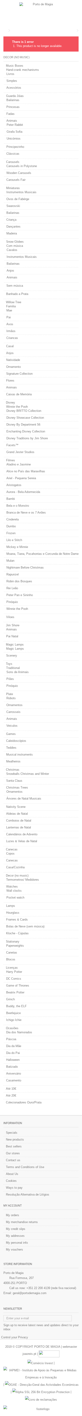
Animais (11, 120)
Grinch (10, 999)
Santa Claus (14, 780)
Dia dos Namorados (19, 1032)
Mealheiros (13, 761)
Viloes (10, 617)
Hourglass (12, 912)
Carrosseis (13, 712)
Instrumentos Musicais (21, 192)
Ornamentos (14, 705)
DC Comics (13, 978)
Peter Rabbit (15, 124)
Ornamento (13, 366)
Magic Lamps (15, 644)
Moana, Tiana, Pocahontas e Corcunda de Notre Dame (42, 553)
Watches (12, 886)
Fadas (10, 113)
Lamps (10, 905)
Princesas (13, 107)
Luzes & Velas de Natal (21, 841)
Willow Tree (13, 302)
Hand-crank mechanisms (22, 69)
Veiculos (12, 725)
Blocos (10, 959)
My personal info (17, 1242)
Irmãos (10, 331)
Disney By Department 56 (23, 424)
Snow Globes (15, 241)
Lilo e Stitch (14, 540)
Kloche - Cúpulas (17, 933)
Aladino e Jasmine (18, 464)
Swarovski (13, 206)
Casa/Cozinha (15, 867)
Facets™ (12, 445)
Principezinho (15, 146)
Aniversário (13, 1073)
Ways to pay (14, 1187)
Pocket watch (15, 897)
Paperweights (15, 945)
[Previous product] (74, 30)
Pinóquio (12, 602)
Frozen (10, 533)
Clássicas (12, 153)
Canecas (12, 849)
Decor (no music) (17, 875)
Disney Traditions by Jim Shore (27, 438)
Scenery (11, 655)
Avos (9, 324)
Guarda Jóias (15, 96)
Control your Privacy (14, 1337)
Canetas (11, 952)
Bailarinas (12, 100)
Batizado (12, 1066)
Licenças (12, 967)
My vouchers (14, 1249)
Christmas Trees (17, 787)
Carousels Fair (16, 179)
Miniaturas (13, 188)
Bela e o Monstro (17, 505)
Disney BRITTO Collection (23, 410)
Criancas (12, 338)
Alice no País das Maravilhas (25, 471)
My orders (12, 1215)
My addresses (15, 1235)
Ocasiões (12, 1028)
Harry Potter (14, 971)
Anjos (10, 270)
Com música (14, 245)
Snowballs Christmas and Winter (27, 773)
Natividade (13, 360)
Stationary (12, 941)
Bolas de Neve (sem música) (25, 926)
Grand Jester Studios (20, 452)
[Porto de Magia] (41, 12)
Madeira (11, 233)
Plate (9, 694)
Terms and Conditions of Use (25, 1167)
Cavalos (12, 250)
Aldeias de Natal (17, 813)
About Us (12, 1174)
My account (12, 1205)
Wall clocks (14, 890)
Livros (10, 74)
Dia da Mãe (13, 1046)
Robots (11, 698)
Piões (10, 679)
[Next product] (77, 30)
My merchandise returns (22, 1222)
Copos (10, 853)
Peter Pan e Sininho (19, 595)
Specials (11, 1132)
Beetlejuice (13, 1013)
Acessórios (13, 87)
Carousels (12, 162)
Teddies (11, 747)
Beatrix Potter (15, 992)
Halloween (13, 1059)
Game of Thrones (17, 985)
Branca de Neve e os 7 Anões (26, 512)
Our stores (13, 1153)
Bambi (10, 498)
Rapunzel (12, 574)
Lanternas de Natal (18, 827)
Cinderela (12, 519)
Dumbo (11, 526)
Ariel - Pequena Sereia (21, 478)
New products (15, 1139)
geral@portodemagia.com (29, 1293)
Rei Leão (12, 588)
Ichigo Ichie (13, 1020)
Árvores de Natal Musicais (23, 798)
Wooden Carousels (18, 173)
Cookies (11, 1180)
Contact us (13, 1160)
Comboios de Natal (18, 820)
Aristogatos (13, 485)
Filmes (10, 460)
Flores (10, 380)
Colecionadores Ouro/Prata (23, 1102)
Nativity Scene (16, 806)
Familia (11, 306)
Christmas (12, 769)
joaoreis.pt (29, 1354)
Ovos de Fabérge (17, 199)
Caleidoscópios (16, 740)
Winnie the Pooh (17, 406)
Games (11, 734)
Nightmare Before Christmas (25, 567)
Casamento (13, 1080)
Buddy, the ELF (16, 1006)
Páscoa (11, 1039)
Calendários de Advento (21, 834)
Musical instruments (19, 754)
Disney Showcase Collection (25, 417)
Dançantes (13, 226)
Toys (9, 663)
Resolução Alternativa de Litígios (27, 1194)
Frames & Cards (17, 919)
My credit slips (15, 1229)
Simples (11, 80)
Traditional (13, 668)
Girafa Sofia (14, 131)
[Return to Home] (4, 30)
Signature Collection (19, 373)
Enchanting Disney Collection (25, 431)
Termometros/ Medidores (22, 879)
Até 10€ (11, 1088)
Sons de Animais (17, 672)
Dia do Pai (13, 1053)
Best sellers (14, 1146)
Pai (8, 317)
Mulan (10, 560)
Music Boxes (14, 65)
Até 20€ (11, 1095)
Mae (9, 310)
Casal (10, 346)
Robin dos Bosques (19, 581)
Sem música (14, 285)
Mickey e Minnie (17, 547)
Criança (11, 219)
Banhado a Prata (17, 294)
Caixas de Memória (19, 394)
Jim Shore (12, 625)
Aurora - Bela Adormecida (23, 492)
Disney (10, 402)
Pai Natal (12, 636)
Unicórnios (13, 138)
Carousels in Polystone (21, 166)
